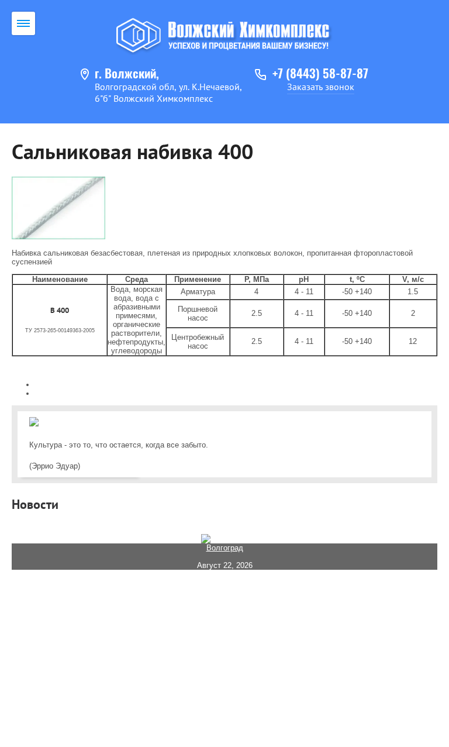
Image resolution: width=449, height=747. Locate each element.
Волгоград (224, 547)
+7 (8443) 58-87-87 (320, 74)
